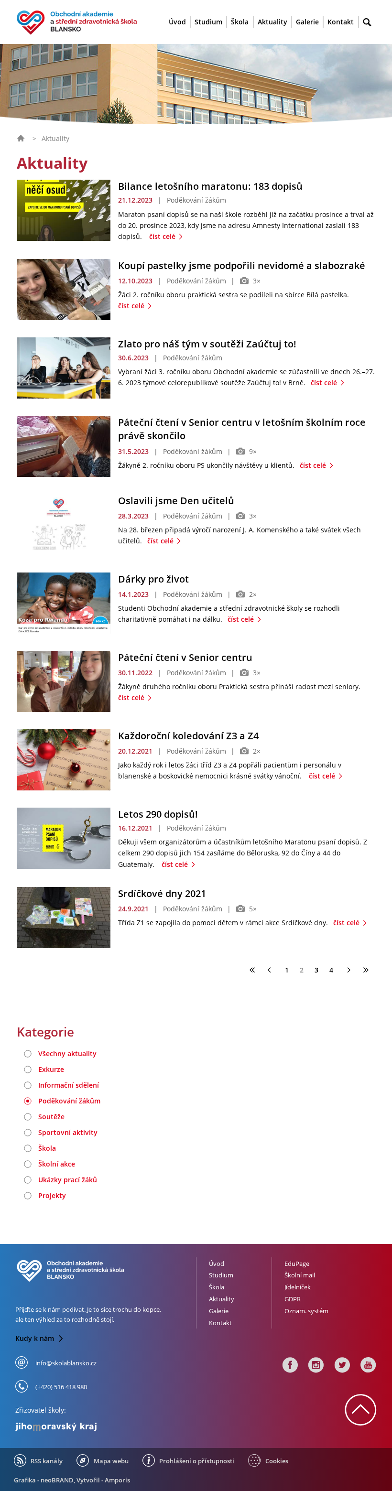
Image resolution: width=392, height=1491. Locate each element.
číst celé (163, 236)
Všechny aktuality (67, 1053)
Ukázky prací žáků (67, 1179)
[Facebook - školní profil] (290, 1367)
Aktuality (272, 21)
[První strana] (252, 969)
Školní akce (56, 1163)
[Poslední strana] (366, 969)
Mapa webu (111, 1461)
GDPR (292, 1299)
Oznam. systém (306, 1311)
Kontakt (340, 21)
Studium (208, 21)
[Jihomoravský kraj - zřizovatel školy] (102, 1424)
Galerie (307, 21)
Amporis (117, 1480)
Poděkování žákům (69, 1100)
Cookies (276, 1461)
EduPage (296, 1263)
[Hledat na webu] (367, 22)
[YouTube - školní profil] (366, 1367)
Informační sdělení (68, 1085)
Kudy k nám (35, 1338)
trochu (122, 1309)
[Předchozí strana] (270, 969)
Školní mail (299, 1275)
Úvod (177, 21)
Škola (240, 21)
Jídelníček (297, 1287)
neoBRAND (57, 1480)
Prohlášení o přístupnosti (196, 1461)
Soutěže (51, 1116)
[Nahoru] (360, 1420)
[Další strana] (348, 969)
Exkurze (51, 1069)
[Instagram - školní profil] (316, 1367)
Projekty (52, 1195)
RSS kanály (47, 1461)
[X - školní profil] (342, 1367)
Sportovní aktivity (68, 1132)
